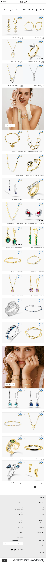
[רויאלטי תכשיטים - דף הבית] (23, 1)
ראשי (43, 7)
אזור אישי (42, 550)
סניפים (4, 2)
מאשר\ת (4, 560)
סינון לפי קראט (24, 10)
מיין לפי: (10, 9)
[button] (44, 26)
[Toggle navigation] (44, 1)
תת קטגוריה (16, 10)
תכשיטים (39, 7)
